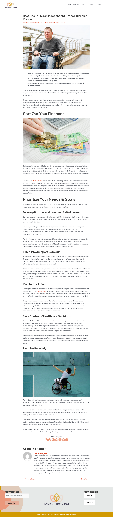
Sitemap (73, 515)
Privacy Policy (64, 515)
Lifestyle (48, 22)
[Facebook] (46, 439)
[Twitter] (49, 439)
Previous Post (28, 479)
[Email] (63, 439)
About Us (89, 496)
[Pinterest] (53, 439)
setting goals (42, 291)
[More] (66, 439)
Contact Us (89, 503)
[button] (107, 5)
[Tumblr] (60, 439)
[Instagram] (56, 439)
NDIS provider (37, 181)
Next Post (85, 479)
